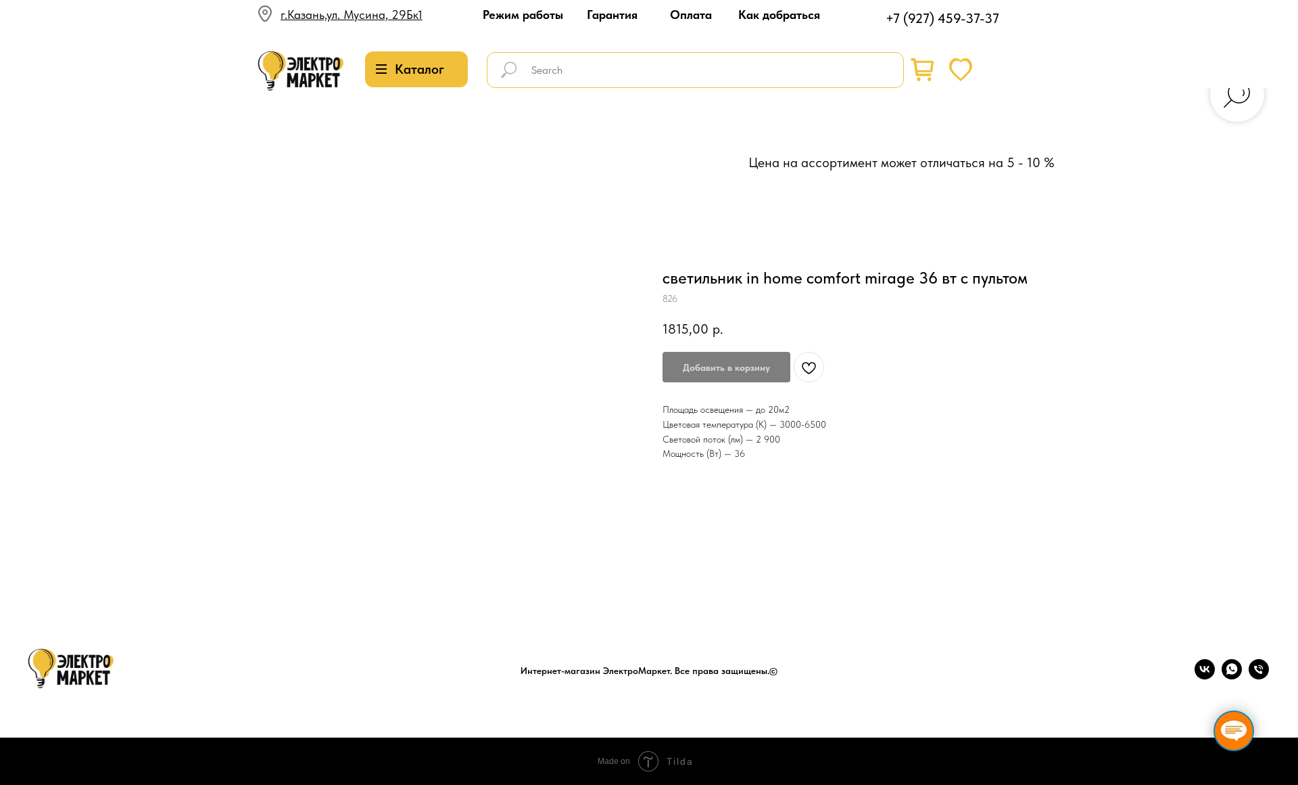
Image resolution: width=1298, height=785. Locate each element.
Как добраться (779, 14)
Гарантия (612, 14)
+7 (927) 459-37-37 (942, 18)
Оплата (691, 14)
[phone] (1259, 675)
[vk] (1205, 675)
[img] (301, 71)
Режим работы (523, 14)
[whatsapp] (1232, 675)
